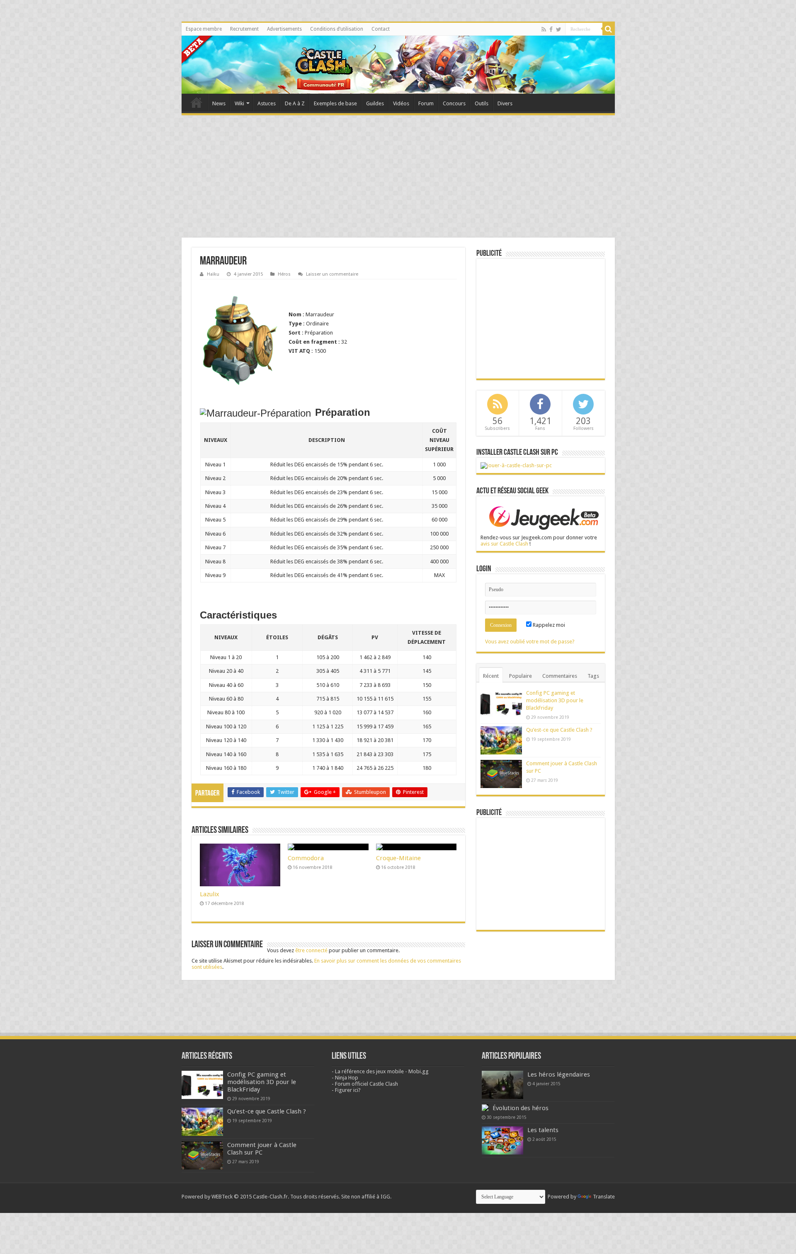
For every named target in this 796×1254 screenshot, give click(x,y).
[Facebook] (550, 29)
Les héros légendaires (558, 1074)
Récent (491, 676)
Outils (481, 103)
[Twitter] (558, 29)
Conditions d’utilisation (336, 29)
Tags (593, 676)
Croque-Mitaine (398, 858)
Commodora (306, 858)
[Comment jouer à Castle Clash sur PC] (516, 465)
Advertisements (284, 29)
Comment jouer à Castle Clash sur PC (261, 1148)
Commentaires (559, 676)
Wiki (239, 103)
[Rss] (544, 29)
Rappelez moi (548, 625)
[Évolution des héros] (485, 1107)
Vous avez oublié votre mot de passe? (530, 641)
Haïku (213, 274)
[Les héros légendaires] (502, 1085)
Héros (284, 274)
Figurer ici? (348, 1090)
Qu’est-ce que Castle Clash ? (559, 730)
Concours (454, 103)
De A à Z (295, 103)
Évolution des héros (520, 1108)
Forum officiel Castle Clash (366, 1084)
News (219, 103)
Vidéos (401, 103)
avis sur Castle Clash (504, 544)
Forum (426, 103)
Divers (505, 103)
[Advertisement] (398, 177)
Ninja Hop (346, 1078)
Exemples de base (335, 103)
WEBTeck (222, 1196)
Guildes (375, 103)
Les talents (542, 1130)
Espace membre (204, 29)
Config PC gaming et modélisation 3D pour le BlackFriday (554, 700)
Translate (604, 1196)
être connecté (311, 950)
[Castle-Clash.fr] (398, 65)
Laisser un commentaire (332, 274)
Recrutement (244, 29)
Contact (380, 29)
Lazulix (209, 894)
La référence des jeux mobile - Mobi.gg (382, 1071)
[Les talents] (502, 1140)
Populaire (520, 676)
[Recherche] (608, 29)
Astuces (266, 103)
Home (196, 102)
